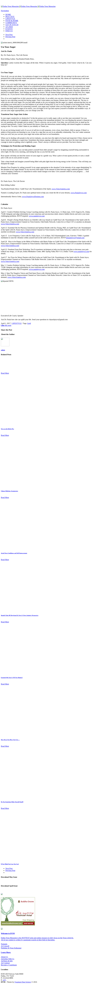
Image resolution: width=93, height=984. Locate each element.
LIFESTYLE (10, 19)
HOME (8, 14)
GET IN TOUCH (11, 25)
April (29, 323)
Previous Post (10, 37)
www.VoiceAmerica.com (61, 189)
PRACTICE (9, 17)
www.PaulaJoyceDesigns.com (33, 197)
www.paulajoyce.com (37, 216)
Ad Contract (5, 963)
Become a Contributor (9, 965)
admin (3, 350)
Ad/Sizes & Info (7, 961)
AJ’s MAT (9, 27)
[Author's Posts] (5, 346)
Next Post (8, 35)
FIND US (9, 31)
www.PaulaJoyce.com (79, 193)
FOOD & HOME (11, 21)
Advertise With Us (7, 959)
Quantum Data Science (23, 982)
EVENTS (9, 29)
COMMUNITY (11, 23)
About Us (4, 957)
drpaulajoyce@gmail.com (75, 238)
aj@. (4, 980)
